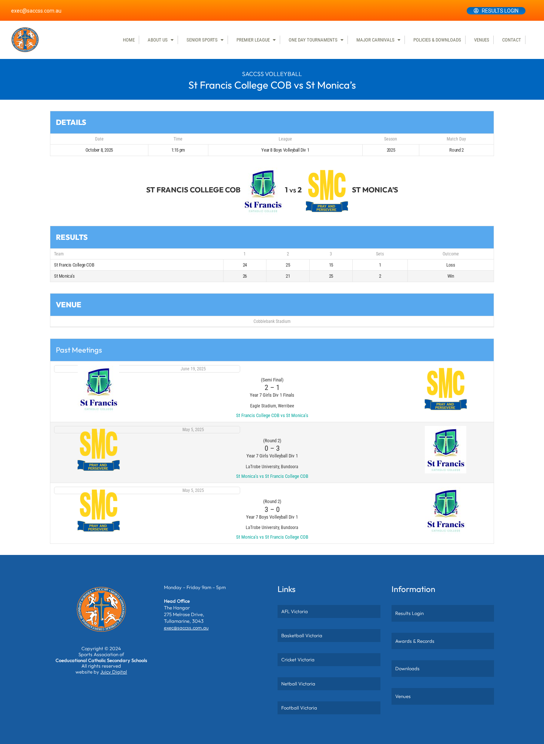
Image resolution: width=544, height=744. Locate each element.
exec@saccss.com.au (36, 11)
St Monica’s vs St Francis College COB (272, 476)
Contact (511, 40)
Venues (481, 40)
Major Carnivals (375, 40)
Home (129, 40)
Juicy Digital (113, 672)
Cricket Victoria (298, 659)
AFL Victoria (294, 611)
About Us (158, 40)
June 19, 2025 (193, 368)
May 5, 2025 (193, 429)
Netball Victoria (298, 684)
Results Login (500, 11)
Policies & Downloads (437, 40)
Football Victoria (299, 708)
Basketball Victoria (301, 635)
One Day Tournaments (313, 40)
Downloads (407, 668)
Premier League (253, 40)
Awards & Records (414, 641)
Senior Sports (202, 40)
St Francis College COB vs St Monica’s (272, 415)
